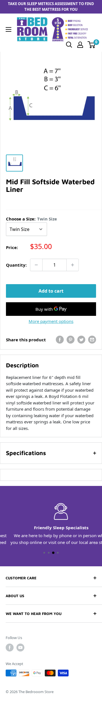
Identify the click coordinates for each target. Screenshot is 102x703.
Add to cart (51, 291)
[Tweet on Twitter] (81, 340)
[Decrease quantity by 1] (36, 265)
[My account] (80, 45)
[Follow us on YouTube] (20, 647)
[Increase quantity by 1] (72, 265)
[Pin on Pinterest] (71, 340)
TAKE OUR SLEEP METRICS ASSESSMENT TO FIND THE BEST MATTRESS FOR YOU (51, 6)
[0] (91, 44)
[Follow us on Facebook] (10, 647)
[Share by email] (92, 340)
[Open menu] (8, 29)
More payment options (51, 321)
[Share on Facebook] (60, 340)
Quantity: (16, 265)
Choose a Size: (31, 219)
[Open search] (69, 45)
